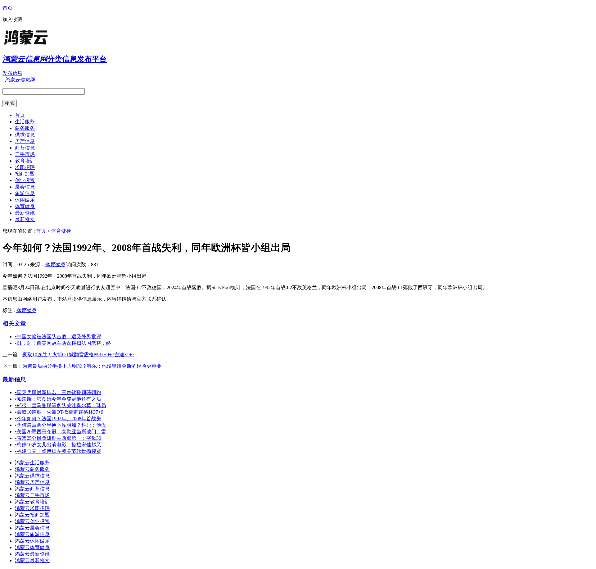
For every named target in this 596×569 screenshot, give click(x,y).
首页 (7, 8)
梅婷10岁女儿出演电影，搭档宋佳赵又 (58, 444)
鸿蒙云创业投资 (32, 521)
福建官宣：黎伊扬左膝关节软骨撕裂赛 (58, 451)
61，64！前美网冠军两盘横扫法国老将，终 (63, 343)
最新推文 (25, 219)
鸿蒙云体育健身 (32, 547)
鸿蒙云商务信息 (32, 488)
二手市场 (25, 154)
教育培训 (25, 160)
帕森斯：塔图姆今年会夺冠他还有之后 (58, 399)
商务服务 (25, 128)
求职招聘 (25, 167)
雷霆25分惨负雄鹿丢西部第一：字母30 (58, 438)
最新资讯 (25, 213)
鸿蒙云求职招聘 (32, 508)
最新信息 (14, 379)
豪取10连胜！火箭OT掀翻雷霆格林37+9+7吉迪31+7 (78, 354)
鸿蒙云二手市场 (32, 495)
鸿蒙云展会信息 (32, 527)
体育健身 (25, 206)
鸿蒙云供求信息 (32, 475)
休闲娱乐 (25, 200)
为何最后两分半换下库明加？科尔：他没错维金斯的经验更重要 (91, 366)
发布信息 (12, 73)
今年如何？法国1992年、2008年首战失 (58, 418)
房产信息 (25, 141)
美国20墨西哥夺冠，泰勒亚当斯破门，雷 (60, 431)
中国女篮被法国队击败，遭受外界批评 (58, 336)
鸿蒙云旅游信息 (32, 534)
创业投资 (25, 180)
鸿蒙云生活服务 (32, 462)
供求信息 (25, 134)
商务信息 (25, 147)
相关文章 (14, 323)
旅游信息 (25, 193)
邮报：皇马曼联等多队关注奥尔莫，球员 (60, 405)
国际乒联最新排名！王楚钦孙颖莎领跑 (58, 392)
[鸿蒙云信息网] (41, 45)
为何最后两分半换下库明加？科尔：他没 (60, 425)
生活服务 (25, 121)
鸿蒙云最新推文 (32, 560)
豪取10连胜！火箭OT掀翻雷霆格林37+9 (59, 412)
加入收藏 (12, 19)
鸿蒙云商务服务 (32, 469)
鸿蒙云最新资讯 (32, 554)
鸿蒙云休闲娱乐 (32, 541)
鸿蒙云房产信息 (32, 482)
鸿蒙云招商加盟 (32, 514)
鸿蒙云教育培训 (32, 501)
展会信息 (25, 186)
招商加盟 (25, 173)
